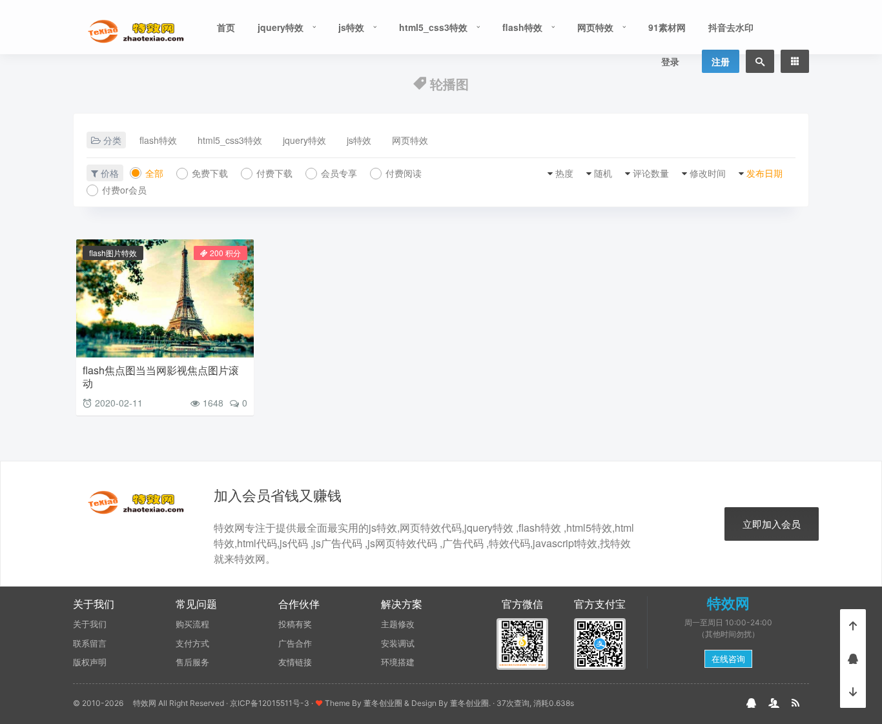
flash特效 (522, 27)
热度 (564, 172)
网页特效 (595, 27)
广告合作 (295, 643)
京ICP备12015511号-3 (269, 703)
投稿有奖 (295, 624)
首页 (226, 27)
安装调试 (398, 643)
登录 (670, 61)
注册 (721, 61)
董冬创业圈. (470, 703)
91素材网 (667, 27)
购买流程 (192, 624)
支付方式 (192, 643)
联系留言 (90, 643)
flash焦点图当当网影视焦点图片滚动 (161, 376)
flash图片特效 (113, 252)
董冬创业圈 (383, 703)
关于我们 (90, 624)
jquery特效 (280, 27)
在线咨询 (728, 659)
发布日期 (764, 172)
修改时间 (708, 172)
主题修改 (398, 624)
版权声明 (90, 662)
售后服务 (192, 662)
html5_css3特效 (433, 27)
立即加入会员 (772, 523)
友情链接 (295, 662)
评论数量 (651, 172)
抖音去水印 (731, 27)
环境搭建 (398, 662)
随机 (603, 172)
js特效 (351, 27)
